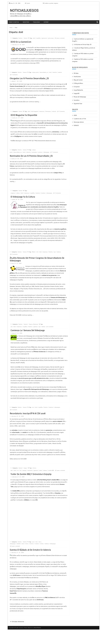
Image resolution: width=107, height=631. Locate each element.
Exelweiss (18, 233)
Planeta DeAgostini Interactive (50, 434)
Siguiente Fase (78, 103)
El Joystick (77, 86)
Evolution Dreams (36, 233)
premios (40, 152)
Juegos (25, 468)
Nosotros (26, 22)
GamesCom (60, 52)
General (25, 38)
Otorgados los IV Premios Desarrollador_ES (29, 78)
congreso (13, 193)
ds (17, 470)
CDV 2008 (23, 459)
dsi (20, 470)
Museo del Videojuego (80, 97)
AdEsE (52, 238)
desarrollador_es (44, 72)
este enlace (52, 140)
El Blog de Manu (78, 83)
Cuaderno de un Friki (80, 118)
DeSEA (63, 238)
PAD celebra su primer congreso (41, 3)
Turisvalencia (21, 434)
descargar (33, 63)
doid (34, 38)
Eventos (20, 38)
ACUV (41, 573)
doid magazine (34, 111)
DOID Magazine (58, 121)
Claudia (76, 48)
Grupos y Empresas (33, 324)
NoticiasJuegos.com (25, 450)
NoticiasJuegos (24, 10)
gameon (35, 326)
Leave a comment (60, 38)
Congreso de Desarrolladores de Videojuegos (27, 369)
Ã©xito (33, 252)
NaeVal (76, 59)
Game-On (61, 347)
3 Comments (58, 193)
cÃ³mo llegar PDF (52, 575)
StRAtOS (76, 125)
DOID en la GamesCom (21, 41)
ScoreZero (76, 100)
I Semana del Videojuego (25, 336)
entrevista (30, 470)
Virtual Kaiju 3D (86, 44)
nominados (34, 152)
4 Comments (15, 74)
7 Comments (55, 152)
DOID (63, 47)
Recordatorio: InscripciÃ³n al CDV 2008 (27, 413)
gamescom (44, 38)
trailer (40, 470)
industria (55, 72)
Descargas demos (79, 122)
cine (36, 542)
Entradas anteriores (18, 617)
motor (26, 543)
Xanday (76, 53)
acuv (33, 542)
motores (31, 543)
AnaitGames (77, 76)
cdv (37, 252)
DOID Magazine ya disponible (24, 115)
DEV (59, 238)
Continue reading (34, 101)
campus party (35, 72)
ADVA (75, 115)
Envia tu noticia (14, 22)
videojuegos (46, 152)
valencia (60, 72)
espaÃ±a (38, 38)
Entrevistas (48, 111)
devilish (18, 543)
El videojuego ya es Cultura (23, 196)
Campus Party (30, 166)
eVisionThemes (37, 623)
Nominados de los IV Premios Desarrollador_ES (31, 156)
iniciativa (43, 193)
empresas (41, 111)
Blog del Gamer (78, 80)
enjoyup (24, 470)
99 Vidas (76, 73)
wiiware (45, 470)
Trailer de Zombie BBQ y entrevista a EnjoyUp (31, 474)
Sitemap (46, 22)
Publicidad (36, 22)
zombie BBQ (51, 470)
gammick (36, 470)
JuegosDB (76, 93)
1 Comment (50, 326)
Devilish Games (26, 233)
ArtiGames (77, 44)
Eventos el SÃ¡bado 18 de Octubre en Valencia (30, 549)
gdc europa (51, 38)
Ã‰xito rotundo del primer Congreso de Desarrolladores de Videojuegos (37, 259)
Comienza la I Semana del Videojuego (28, 330)
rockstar (37, 543)
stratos (42, 543)
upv (55, 252)
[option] (48, 3)
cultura (18, 193)
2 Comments (62, 111)
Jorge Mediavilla (78, 90)
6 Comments (15, 254)
